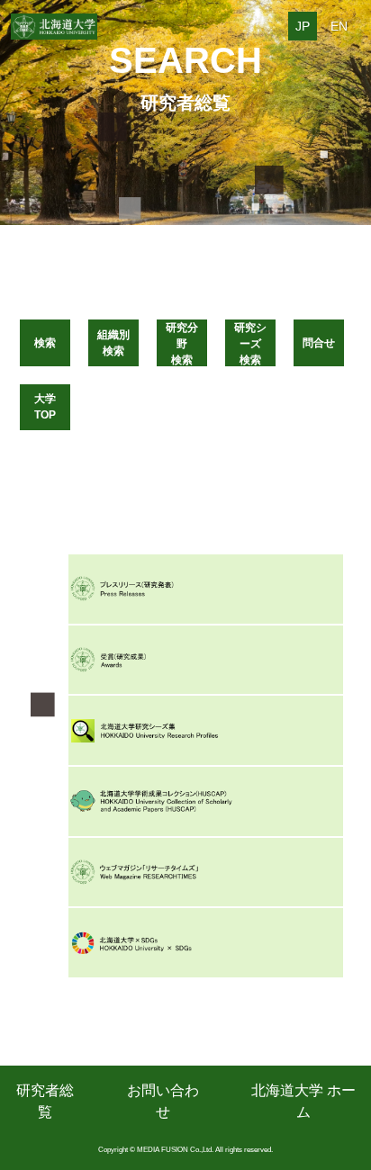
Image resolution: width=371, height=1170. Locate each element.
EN (339, 26)
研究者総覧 (45, 1101)
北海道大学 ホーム (303, 1101)
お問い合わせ (163, 1101)
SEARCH (185, 60)
